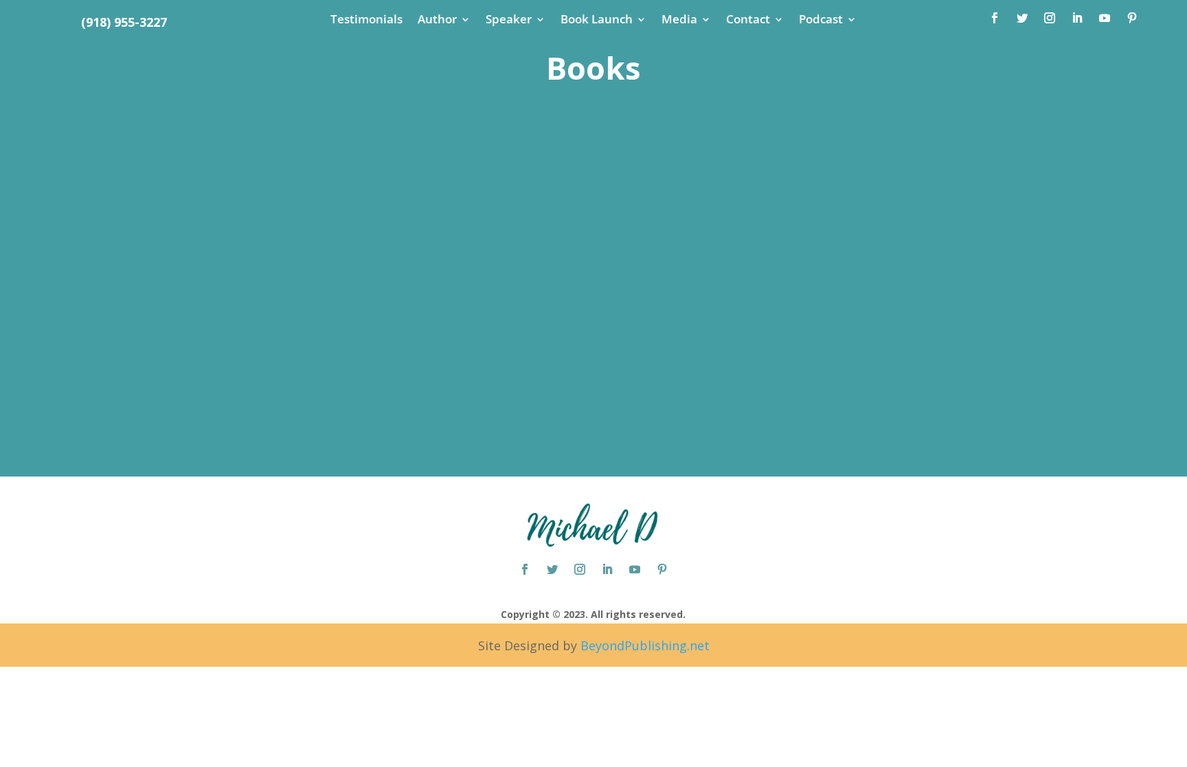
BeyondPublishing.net (643, 645)
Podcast (821, 20)
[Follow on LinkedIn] (1077, 18)
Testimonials (366, 20)
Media (679, 20)
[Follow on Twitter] (1022, 18)
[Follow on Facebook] (995, 18)
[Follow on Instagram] (1050, 18)
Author (437, 20)
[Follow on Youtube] (1105, 18)
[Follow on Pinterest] (1132, 18)
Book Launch (597, 20)
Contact (748, 20)
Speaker (509, 20)
